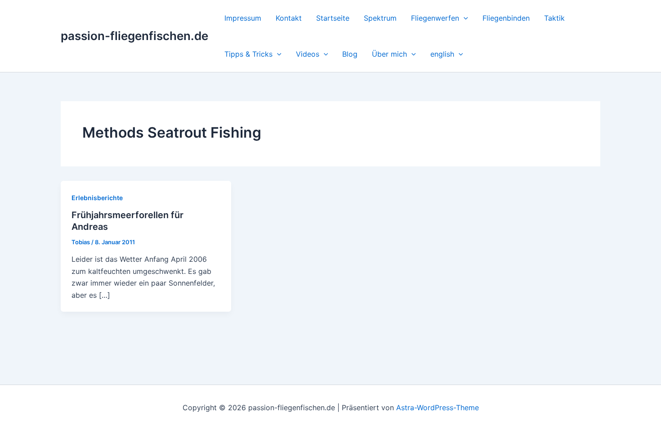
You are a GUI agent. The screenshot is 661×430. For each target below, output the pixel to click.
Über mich (389, 53)
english (442, 53)
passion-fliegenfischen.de (134, 36)
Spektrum (380, 17)
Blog (349, 53)
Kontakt (289, 17)
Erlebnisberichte (97, 198)
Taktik (554, 17)
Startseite (332, 17)
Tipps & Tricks (248, 53)
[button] (463, 18)
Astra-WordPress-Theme (437, 407)
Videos (307, 53)
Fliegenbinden (506, 17)
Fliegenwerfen (435, 17)
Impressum (242, 17)
